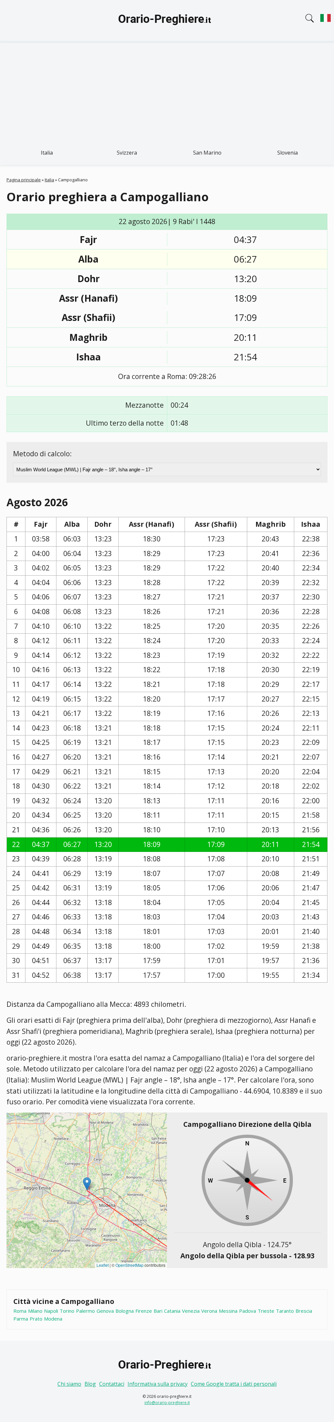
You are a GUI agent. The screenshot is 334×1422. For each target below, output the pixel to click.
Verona (209, 1311)
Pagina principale (24, 180)
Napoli (51, 1311)
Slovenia (287, 152)
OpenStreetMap (129, 1265)
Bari (158, 1311)
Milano (35, 1311)
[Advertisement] (167, 91)
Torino (67, 1311)
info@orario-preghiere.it (167, 1402)
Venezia (191, 1311)
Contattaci (111, 1383)
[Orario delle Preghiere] (167, 21)
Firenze (143, 1311)
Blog (90, 1383)
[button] (87, 1183)
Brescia (304, 1311)
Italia (47, 152)
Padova (247, 1311)
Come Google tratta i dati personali (234, 1383)
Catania (172, 1311)
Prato (36, 1318)
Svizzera (127, 152)
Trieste (266, 1311)
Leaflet (103, 1265)
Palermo (85, 1311)
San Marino (207, 152)
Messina (228, 1311)
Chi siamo (69, 1383)
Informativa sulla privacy (158, 1383)
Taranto (285, 1311)
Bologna (124, 1311)
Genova (105, 1311)
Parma (20, 1318)
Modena (53, 1318)
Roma (19, 1311)
